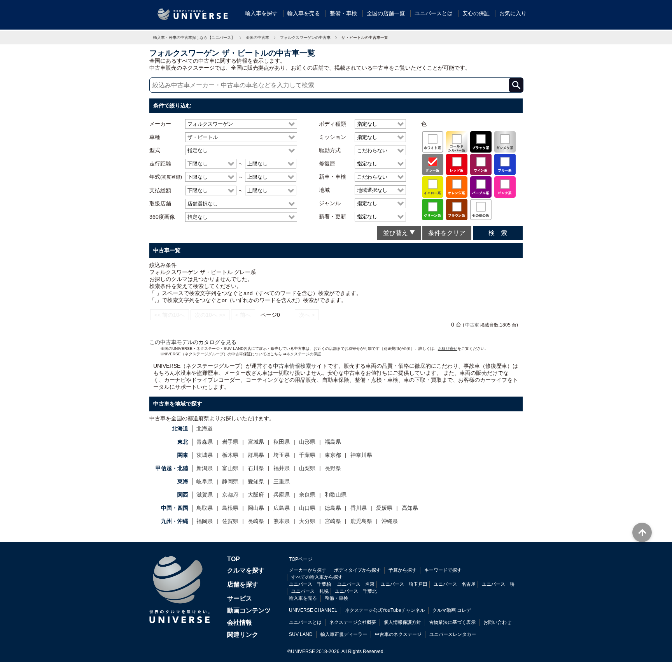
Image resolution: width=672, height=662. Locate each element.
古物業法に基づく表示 (452, 622)
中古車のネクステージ (398, 634)
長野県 (333, 468)
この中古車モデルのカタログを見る (192, 342)
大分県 (307, 521)
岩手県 (230, 442)
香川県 (358, 508)
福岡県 (204, 521)
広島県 (281, 508)
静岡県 (230, 481)
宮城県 (256, 442)
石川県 (256, 468)
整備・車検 (343, 13)
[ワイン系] (481, 164)
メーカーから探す (307, 570)
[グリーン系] (432, 209)
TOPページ (300, 559)
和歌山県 (335, 495)
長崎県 (256, 521)
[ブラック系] (481, 141)
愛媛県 (384, 508)
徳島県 (333, 508)
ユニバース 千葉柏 (310, 584)
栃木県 (230, 455)
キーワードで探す (443, 570)
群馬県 (256, 455)
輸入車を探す (261, 13)
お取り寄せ (447, 348)
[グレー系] (432, 164)
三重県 (281, 481)
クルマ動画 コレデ (451, 610)
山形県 (307, 442)
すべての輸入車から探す (317, 577)
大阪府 (256, 495)
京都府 (230, 495)
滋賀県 (204, 495)
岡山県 (256, 508)
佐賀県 (230, 521)
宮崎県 (333, 521)
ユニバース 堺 (498, 584)
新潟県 (204, 468)
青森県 (204, 442)
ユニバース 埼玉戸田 (404, 584)
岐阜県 (204, 481)
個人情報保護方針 (402, 622)
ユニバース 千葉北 (356, 591)
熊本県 (281, 521)
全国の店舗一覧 (386, 13)
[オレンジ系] (456, 186)
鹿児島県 (361, 521)
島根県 (230, 508)
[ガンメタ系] (505, 141)
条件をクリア (447, 233)
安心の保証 (476, 13)
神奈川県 (361, 455)
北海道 (204, 428)
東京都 (333, 455)
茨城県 (204, 455)
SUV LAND (301, 634)
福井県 (281, 468)
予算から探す (402, 570)
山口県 (307, 508)
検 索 (497, 233)
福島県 (333, 442)
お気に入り (513, 13)
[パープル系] (481, 186)
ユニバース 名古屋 (455, 584)
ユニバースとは (434, 13)
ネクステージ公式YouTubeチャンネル (385, 610)
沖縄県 (390, 521)
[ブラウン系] (456, 209)
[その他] (481, 209)
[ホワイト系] (432, 141)
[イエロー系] (432, 186)
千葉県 (307, 455)
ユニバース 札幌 (310, 591)
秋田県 (281, 442)
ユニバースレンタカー (452, 634)
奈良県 (307, 495)
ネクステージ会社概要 (352, 622)
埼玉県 (281, 455)
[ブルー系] (505, 164)
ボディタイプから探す (357, 570)
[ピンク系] (505, 186)
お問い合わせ (497, 622)
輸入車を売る (303, 13)
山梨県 (307, 468)
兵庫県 (281, 495)
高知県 (410, 508)
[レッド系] (456, 164)
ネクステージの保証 (303, 354)
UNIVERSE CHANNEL (313, 610)
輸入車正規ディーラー (343, 634)
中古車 (472, 324)
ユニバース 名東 (355, 584)
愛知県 (256, 481)
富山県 (230, 468)
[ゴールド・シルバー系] (456, 141)
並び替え (396, 233)
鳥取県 (204, 508)
